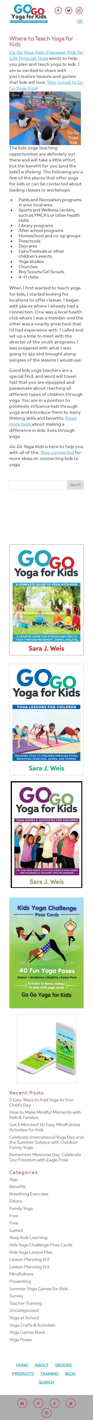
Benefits (17, 1186)
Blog (70, 1373)
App (13, 1179)
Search (46, 1382)
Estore (15, 1201)
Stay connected (57, 452)
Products (22, 1373)
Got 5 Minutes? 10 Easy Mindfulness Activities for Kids (44, 1127)
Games (16, 1230)
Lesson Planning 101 (29, 1259)
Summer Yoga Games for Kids (38, 1288)
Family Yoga (21, 1208)
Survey (16, 1296)
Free (13, 1216)
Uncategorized (24, 1310)
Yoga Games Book (27, 1332)
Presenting (20, 1281)
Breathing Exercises (28, 1194)
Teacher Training (25, 1303)
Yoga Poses (20, 1339)
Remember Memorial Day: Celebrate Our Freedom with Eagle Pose (45, 1157)
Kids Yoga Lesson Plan (31, 1252)
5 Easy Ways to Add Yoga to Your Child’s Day (41, 1102)
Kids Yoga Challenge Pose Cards (40, 1245)
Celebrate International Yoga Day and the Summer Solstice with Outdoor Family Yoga (46, 1142)
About (42, 1365)
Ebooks (63, 1365)
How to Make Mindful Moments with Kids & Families (45, 1115)
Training (49, 1373)
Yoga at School (24, 1317)
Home (22, 1365)
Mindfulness (21, 1274)
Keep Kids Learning (28, 1237)
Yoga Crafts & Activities (32, 1325)
